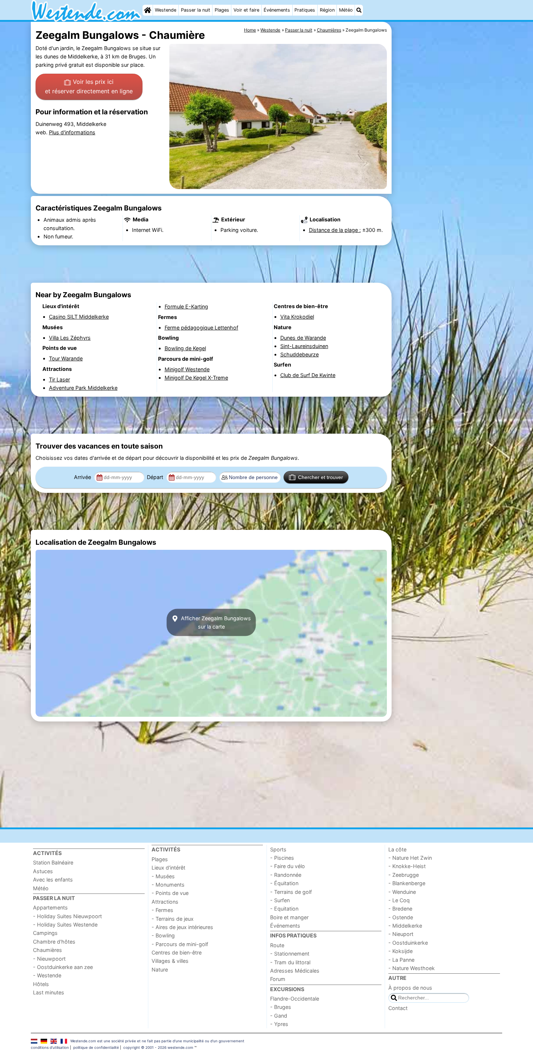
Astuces (43, 871)
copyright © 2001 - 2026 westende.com (158, 1047)
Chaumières (47, 950)
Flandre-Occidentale (294, 998)
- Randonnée (285, 875)
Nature (160, 969)
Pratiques (304, 10)
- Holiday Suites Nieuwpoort (67, 916)
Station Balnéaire (53, 862)
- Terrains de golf (291, 892)
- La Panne (401, 960)
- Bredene (400, 908)
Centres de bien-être (177, 952)
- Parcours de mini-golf (180, 944)
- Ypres (279, 1024)
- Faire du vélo (287, 866)
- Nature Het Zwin (410, 858)
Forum (277, 979)
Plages (222, 10)
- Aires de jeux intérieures (182, 927)
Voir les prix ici (89, 86)
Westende (165, 10)
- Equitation (284, 908)
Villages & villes (170, 961)
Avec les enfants (53, 879)
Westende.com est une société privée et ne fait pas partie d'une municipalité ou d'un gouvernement (157, 1041)
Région (327, 10)
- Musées (163, 876)
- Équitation (284, 883)
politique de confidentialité (96, 1047)
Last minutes (48, 992)
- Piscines (282, 858)
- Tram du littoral (290, 962)
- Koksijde (400, 951)
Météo (346, 10)
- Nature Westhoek (411, 968)
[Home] (147, 10)
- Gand (278, 1016)
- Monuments (168, 885)
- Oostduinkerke (408, 943)
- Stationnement (289, 953)
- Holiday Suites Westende (65, 924)
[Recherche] (359, 10)
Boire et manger (289, 917)
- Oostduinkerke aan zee (63, 967)
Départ (156, 477)
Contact (398, 1008)
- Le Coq (399, 900)
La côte (397, 849)
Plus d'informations (72, 132)
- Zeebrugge (403, 875)
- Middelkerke (405, 926)
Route (277, 945)
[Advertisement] (447, 189)
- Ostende (400, 917)
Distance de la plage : (335, 230)
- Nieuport (400, 934)
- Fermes (162, 910)
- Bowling (163, 935)
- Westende (47, 975)
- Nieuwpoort (49, 959)
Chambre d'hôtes (54, 942)
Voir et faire (246, 10)
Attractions (165, 902)
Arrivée (83, 477)
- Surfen (280, 900)
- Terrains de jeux (173, 919)
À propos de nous (410, 988)
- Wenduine (402, 892)
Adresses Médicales (294, 971)
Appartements (50, 907)
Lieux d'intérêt (168, 867)
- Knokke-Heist (407, 866)
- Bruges (280, 1007)
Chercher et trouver (320, 477)
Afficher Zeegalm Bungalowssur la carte (215, 622)
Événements (277, 10)
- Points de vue (170, 893)
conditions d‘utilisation (50, 1047)
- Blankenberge (406, 883)
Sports (278, 849)
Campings (45, 933)
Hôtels (41, 984)
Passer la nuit (195, 10)
